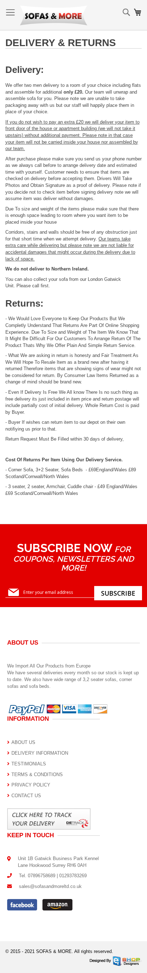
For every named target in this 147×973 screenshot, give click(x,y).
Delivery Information (39, 753)
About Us (23, 742)
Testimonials (28, 763)
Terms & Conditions (37, 774)
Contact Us (26, 795)
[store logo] (54, 15)
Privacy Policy (30, 785)
